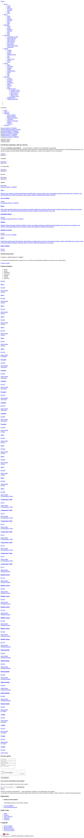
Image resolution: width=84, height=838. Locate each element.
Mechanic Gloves (15, 91)
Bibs (8, 11)
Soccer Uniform (11, 115)
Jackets (9, 53)
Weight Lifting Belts (12, 45)
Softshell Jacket (11, 71)
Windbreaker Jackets (12, 99)
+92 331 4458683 (8, 805)
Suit (8, 75)
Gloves (9, 60)
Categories (6, 113)
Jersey (8, 5)
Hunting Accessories (12, 121)
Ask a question (4, 777)
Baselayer (9, 8)
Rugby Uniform (11, 116)
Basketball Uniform (12, 118)
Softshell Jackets (11, 54)
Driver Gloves (14, 93)
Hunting (6, 48)
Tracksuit (9, 10)
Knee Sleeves (10, 42)
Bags (8, 62)
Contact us (6, 819)
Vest (8, 56)
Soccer (5, 4)
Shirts (8, 65)
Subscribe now (20, 787)
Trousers (9, 85)
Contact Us (7, 125)
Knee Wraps (10, 44)
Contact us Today (5, 263)
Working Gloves (11, 88)
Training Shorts (11, 39)
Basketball (6, 25)
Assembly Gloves (15, 90)
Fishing (6, 63)
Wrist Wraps (10, 47)
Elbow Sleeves (11, 41)
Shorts (8, 7)
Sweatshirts (10, 82)
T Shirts (9, 50)
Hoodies (9, 51)
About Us (6, 112)
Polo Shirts (10, 66)
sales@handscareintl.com (10, 807)
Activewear (7, 35)
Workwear (6, 77)
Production (7, 818)
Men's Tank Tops (11, 38)
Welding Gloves (14, 96)
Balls (8, 13)
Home (5, 110)
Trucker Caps (10, 59)
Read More (3, 161)
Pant (8, 57)
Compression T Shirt (12, 36)
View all (3, 250)
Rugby (5, 14)
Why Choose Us (8, 816)
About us (3, 153)
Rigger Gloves (14, 94)
